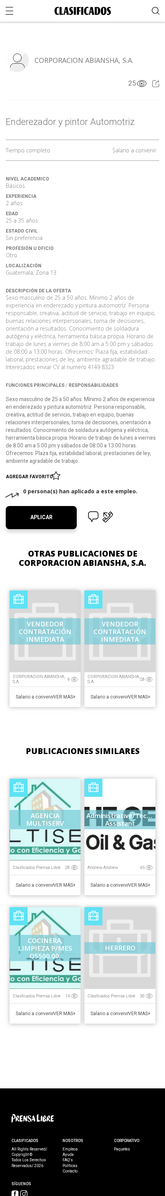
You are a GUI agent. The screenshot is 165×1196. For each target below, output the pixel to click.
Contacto (70, 1171)
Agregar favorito (30, 476)
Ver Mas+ (64, 697)
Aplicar (41, 517)
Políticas (70, 1166)
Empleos (70, 1149)
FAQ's (68, 1160)
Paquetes (122, 1149)
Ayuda (68, 1154)
